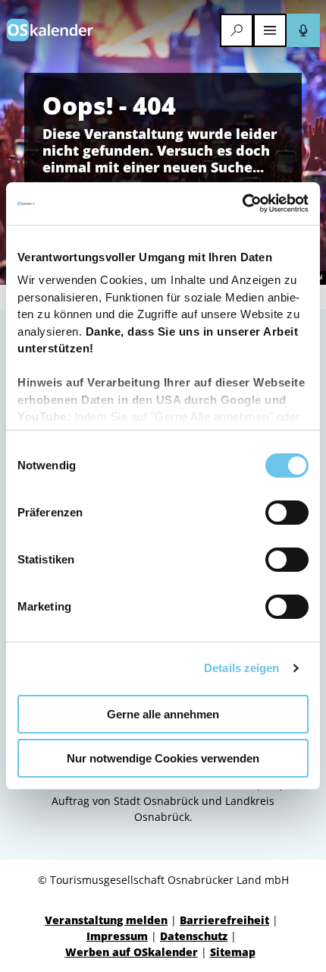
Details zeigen (241, 667)
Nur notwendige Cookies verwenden (163, 758)
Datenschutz (193, 936)
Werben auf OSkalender (131, 952)
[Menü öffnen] (270, 30)
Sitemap (232, 952)
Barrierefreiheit (224, 920)
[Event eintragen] (303, 30)
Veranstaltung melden (106, 920)
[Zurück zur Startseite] (50, 30)
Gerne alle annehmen (163, 714)
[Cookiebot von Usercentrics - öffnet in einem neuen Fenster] (242, 203)
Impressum (117, 936)
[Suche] (236, 30)
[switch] (287, 512)
